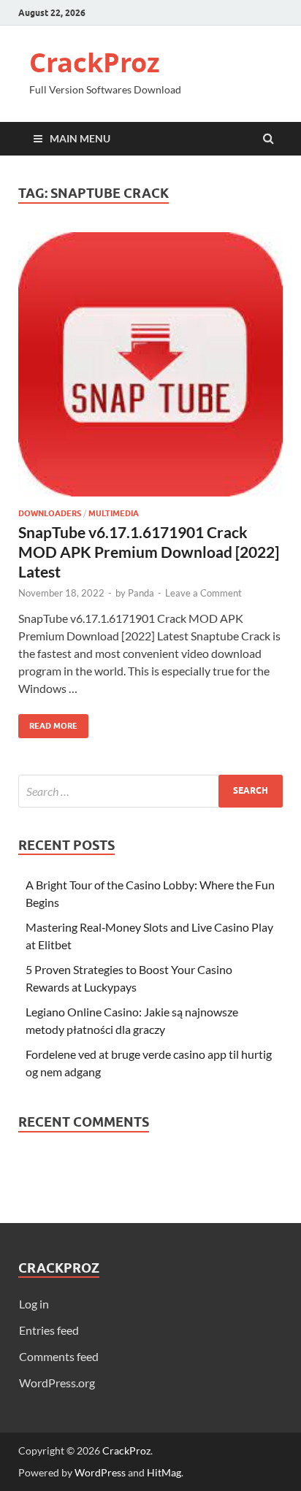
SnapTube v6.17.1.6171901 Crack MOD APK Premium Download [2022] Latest (148, 552)
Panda (141, 593)
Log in (34, 1304)
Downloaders (49, 513)
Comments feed (59, 1356)
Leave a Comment (203, 593)
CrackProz (94, 62)
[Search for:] (150, 791)
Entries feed (49, 1330)
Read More (47, 722)
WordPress (100, 1472)
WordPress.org (57, 1383)
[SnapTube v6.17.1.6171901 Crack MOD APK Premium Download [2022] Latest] (150, 370)
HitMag (164, 1472)
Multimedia (113, 513)
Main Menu (80, 138)
